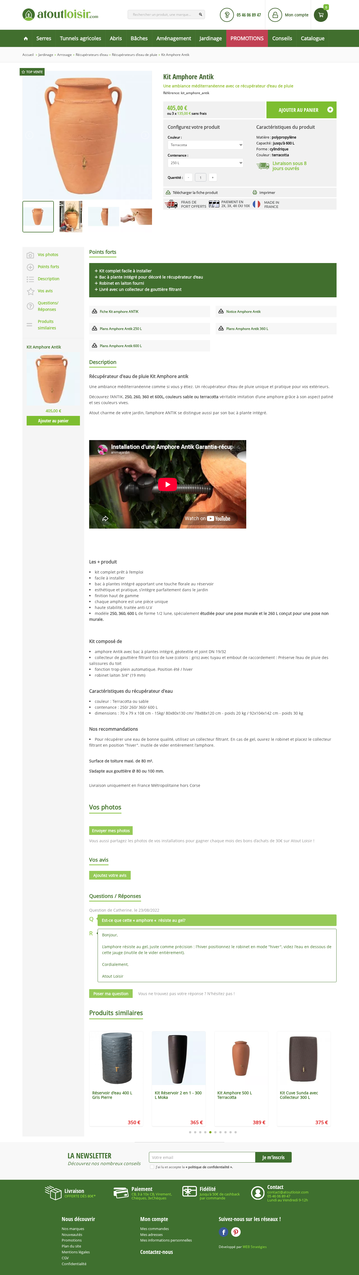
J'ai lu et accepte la (194, 1167)
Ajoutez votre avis (109, 875)
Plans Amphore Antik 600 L (121, 345)
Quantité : (175, 177)
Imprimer (267, 192)
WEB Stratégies (255, 1246)
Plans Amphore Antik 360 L (247, 328)
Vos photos (48, 254)
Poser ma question (110, 993)
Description (48, 278)
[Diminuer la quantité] (188, 177)
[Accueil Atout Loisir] (26, 38)
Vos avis (45, 290)
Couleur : (175, 137)
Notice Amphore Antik (243, 311)
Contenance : (178, 155)
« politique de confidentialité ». (209, 1167)
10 (235, 1132)
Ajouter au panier (53, 421)
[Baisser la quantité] (213, 177)
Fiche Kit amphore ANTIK (119, 311)
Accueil (28, 54)
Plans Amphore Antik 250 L (121, 328)
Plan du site (71, 1246)
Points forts (48, 266)
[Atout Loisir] (60, 14)
